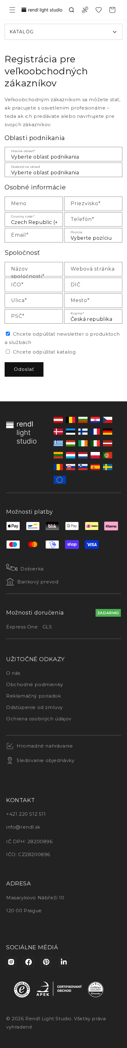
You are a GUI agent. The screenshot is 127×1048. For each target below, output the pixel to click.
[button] (12, 10)
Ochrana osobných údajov (39, 719)
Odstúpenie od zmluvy (34, 707)
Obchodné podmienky (34, 684)
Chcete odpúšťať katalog (44, 352)
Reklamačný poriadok (33, 696)
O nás (13, 673)
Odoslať (24, 369)
